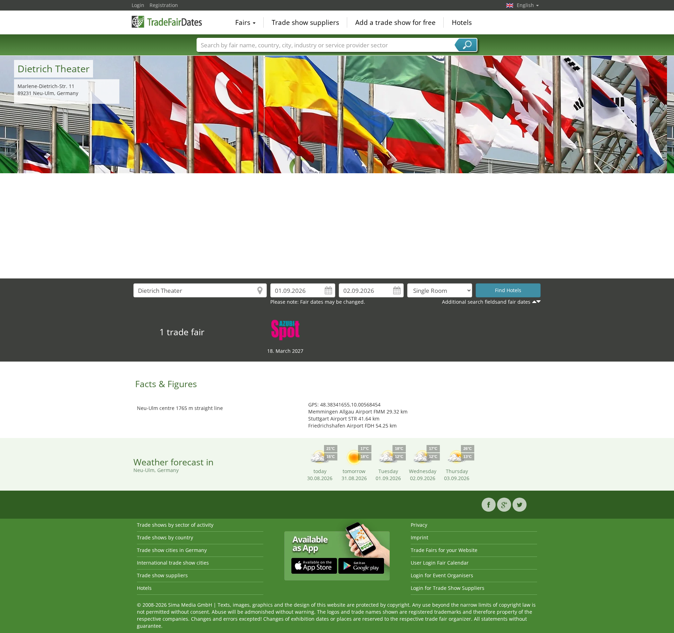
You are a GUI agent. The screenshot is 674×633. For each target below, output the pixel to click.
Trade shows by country (165, 537)
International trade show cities (173, 562)
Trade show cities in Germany (172, 550)
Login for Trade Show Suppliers (447, 588)
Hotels (462, 22)
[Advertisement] (337, 226)
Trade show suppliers (305, 22)
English (526, 5)
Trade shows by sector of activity (175, 524)
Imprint (419, 537)
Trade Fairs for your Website (444, 550)
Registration (164, 5)
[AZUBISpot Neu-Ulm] (285, 329)
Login (138, 5)
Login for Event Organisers (442, 575)
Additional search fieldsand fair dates (486, 301)
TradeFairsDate (167, 22)
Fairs (243, 22)
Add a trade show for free (395, 22)
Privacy (419, 524)
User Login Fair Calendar (440, 562)
